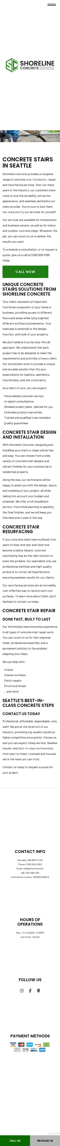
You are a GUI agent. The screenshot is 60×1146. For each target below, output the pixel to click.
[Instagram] (22, 991)
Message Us (45, 1140)
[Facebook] (30, 991)
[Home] (30, 64)
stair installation (36, 179)
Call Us (15, 1140)
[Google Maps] (38, 991)
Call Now (25, 271)
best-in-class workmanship (35, 748)
